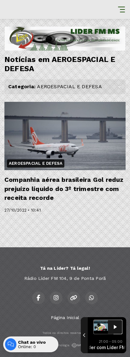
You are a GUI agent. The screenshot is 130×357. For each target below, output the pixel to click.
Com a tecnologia (56, 345)
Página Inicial (65, 317)
